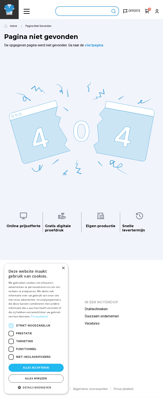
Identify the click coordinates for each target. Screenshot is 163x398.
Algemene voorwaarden (90, 389)
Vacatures (92, 323)
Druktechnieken (96, 309)
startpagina (94, 45)
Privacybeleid (123, 389)
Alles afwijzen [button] (36, 378)
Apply (113, 11)
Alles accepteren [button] (36, 367)
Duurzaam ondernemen (102, 316)
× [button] (63, 268)
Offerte (134, 10)
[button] (26, 11)
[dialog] (36, 329)
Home (13, 26)
